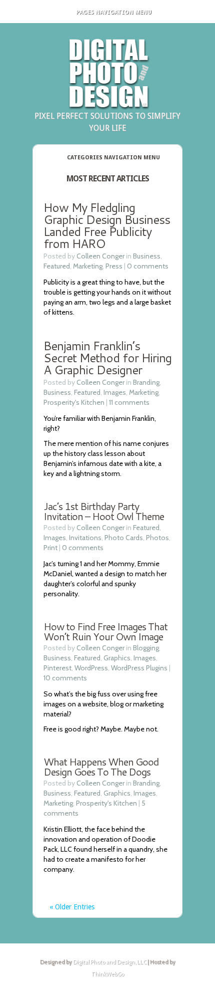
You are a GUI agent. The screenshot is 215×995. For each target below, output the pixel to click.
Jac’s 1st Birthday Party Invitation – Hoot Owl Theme (104, 511)
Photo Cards (123, 537)
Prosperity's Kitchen (74, 402)
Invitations (85, 537)
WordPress (91, 667)
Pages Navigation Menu (114, 12)
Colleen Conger (100, 256)
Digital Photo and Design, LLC (109, 961)
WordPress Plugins (139, 667)
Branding (146, 382)
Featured (57, 266)
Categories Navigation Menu (113, 157)
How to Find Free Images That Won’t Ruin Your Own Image (106, 631)
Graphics (117, 657)
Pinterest (58, 667)
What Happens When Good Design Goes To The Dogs (101, 767)
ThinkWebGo (107, 973)
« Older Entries (72, 907)
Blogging (146, 647)
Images (115, 392)
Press (114, 266)
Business (146, 256)
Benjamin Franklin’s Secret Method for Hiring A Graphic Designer (108, 357)
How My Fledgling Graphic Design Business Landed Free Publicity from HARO (107, 225)
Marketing (87, 266)
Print (51, 547)
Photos (157, 537)
